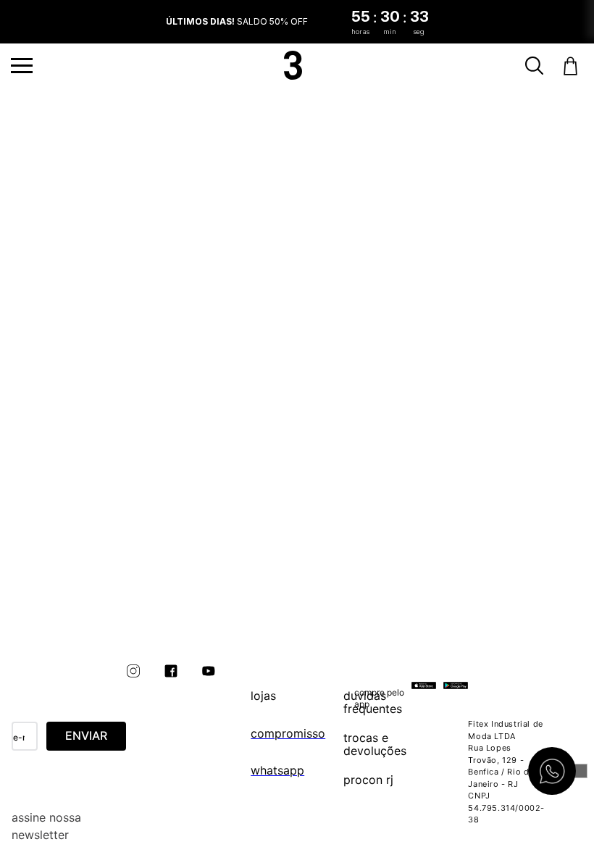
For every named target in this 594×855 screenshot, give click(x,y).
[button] (22, 65)
